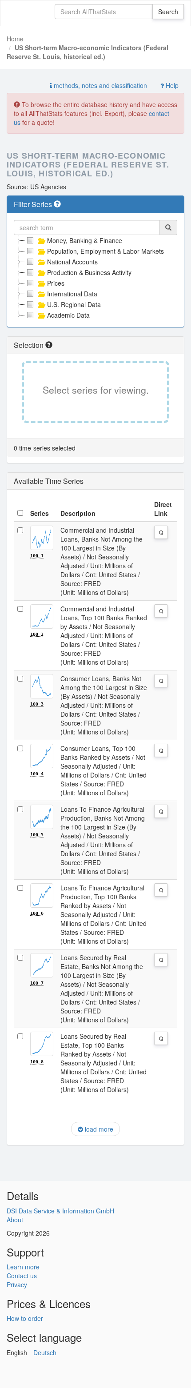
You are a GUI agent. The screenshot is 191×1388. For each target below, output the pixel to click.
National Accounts (72, 261)
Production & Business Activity (89, 272)
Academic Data (68, 315)
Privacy (17, 1284)
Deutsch (44, 1352)
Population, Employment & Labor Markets (105, 251)
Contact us (22, 1275)
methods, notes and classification (99, 85)
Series (39, 513)
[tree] (95, 277)
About (15, 1219)
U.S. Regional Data (74, 304)
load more (98, 1129)
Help (171, 85)
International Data (72, 293)
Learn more (23, 1266)
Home (15, 38)
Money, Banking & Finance (84, 240)
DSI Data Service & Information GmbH (60, 1210)
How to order (25, 1318)
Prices (55, 283)
